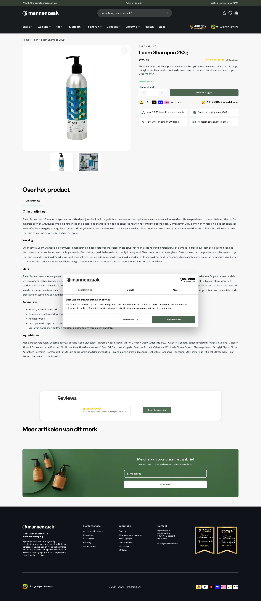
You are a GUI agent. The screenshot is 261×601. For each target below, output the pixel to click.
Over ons (123, 531)
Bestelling (88, 535)
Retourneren (89, 546)
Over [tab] (175, 289)
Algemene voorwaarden (130, 535)
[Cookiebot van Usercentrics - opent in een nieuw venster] (182, 280)
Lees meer (145, 73)
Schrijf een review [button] (157, 410)
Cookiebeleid (125, 542)
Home (26, 39)
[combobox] (134, 13)
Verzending (88, 538)
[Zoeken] (168, 13)
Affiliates (123, 550)
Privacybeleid (125, 538)
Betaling (87, 542)
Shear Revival (30, 276)
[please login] (125, 50)
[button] (224, 13)
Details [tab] (130, 289)
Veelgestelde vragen (93, 531)
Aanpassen (128, 319)
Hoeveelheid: (147, 87)
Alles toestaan (173, 319)
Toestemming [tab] (85, 289)
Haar (35, 39)
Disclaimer (124, 546)
